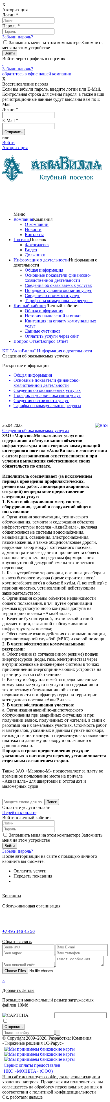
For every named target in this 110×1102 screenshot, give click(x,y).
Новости (33, 229)
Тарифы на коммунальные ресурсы (59, 300)
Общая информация (44, 270)
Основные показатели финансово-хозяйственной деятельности (58, 278)
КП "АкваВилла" (19, 350)
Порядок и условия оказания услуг (58, 290)
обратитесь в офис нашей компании (36, 73)
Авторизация (15, 147)
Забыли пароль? (17, 36)
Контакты (34, 234)
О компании (37, 224)
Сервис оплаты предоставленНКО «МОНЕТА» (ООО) (32, 1068)
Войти (8, 142)
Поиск (52, 802)
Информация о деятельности (41, 260)
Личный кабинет (30, 305)
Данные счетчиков (43, 331)
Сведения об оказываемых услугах (58, 285)
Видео (31, 249)
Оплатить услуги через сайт (52, 336)
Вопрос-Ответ (27, 341)
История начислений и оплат (53, 315)
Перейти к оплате (19, 812)
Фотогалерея (37, 244)
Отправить (14, 1027)
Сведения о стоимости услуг (52, 295)
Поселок (22, 239)
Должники (35, 254)
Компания (23, 219)
